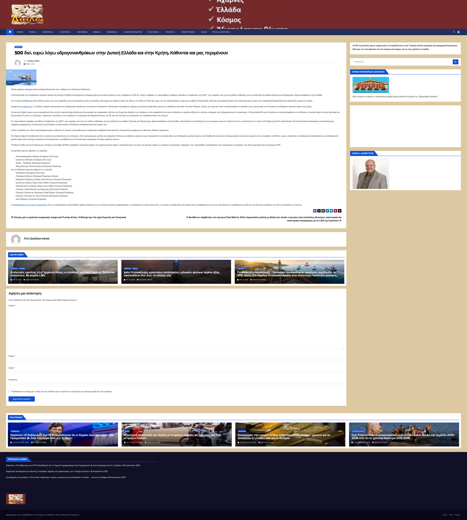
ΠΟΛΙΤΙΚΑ (170, 32)
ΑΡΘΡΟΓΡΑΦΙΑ (188, 32)
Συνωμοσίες (15, 431)
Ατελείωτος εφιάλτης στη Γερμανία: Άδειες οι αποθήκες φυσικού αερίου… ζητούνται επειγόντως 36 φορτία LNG (62, 274)
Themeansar (74, 515)
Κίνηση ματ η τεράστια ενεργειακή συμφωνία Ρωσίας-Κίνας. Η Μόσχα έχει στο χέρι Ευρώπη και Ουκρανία (69, 217)
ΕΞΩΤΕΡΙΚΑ (65, 32)
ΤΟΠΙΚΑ (32, 32)
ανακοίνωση (27, 107)
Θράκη (127, 431)
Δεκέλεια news (33, 61)
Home (445, 515)
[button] (454, 32)
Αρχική (457, 515)
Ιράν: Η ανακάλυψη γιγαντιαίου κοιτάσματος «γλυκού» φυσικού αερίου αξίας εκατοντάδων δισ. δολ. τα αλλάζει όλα (172, 274)
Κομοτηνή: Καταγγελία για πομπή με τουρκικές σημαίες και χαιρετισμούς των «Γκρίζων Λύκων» (172, 436)
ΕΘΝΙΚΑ (96, 32)
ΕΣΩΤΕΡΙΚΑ (48, 32)
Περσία (135, 268)
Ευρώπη (22, 268)
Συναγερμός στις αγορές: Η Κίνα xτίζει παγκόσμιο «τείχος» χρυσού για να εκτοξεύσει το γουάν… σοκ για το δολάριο (284, 436)
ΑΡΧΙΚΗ (20, 32)
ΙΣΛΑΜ (204, 32)
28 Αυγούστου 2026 (21, 442)
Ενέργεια (18, 47)
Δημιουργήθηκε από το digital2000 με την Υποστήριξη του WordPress (30, 515)
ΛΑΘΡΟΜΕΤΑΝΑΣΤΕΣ (133, 32)
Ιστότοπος (13, 380)
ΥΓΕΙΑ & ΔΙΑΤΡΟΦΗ (221, 32)
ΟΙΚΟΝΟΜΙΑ (82, 32)
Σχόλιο (12, 306)
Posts (451, 515)
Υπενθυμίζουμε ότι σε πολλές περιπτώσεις (29, 205)
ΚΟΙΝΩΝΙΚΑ (112, 32)
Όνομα (12, 356)
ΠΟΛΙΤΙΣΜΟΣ (153, 32)
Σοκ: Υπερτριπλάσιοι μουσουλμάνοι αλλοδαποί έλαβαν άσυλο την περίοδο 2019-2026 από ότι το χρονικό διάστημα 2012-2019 (402, 436)
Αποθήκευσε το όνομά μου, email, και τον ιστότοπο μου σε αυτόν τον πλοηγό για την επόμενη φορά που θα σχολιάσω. (62, 392)
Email (12, 368)
